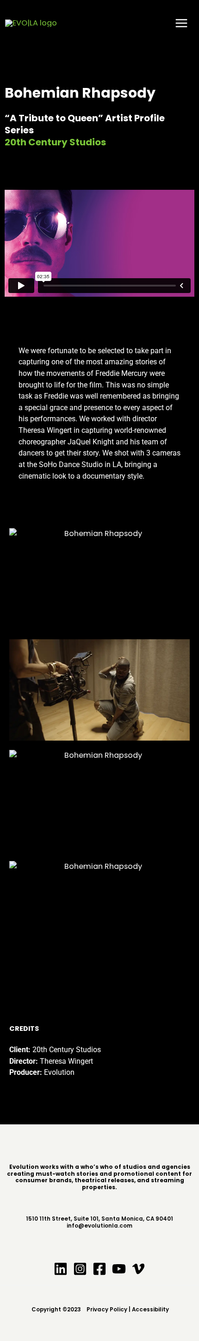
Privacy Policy (105, 1309)
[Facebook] (99, 1269)
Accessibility (150, 1309)
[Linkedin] (61, 1269)
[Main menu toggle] (181, 23)
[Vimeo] (138, 1269)
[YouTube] (119, 1269)
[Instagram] (80, 1269)
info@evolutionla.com (99, 1225)
